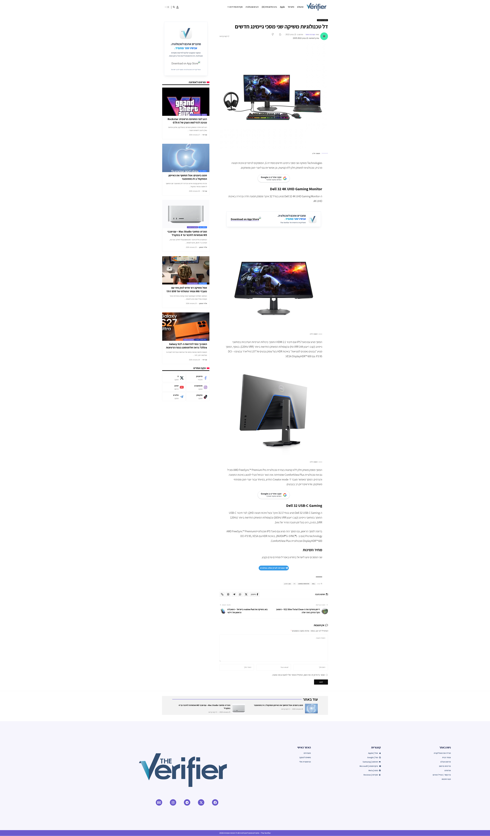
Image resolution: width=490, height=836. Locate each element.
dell (313, 584)
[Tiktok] (197, 396)
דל (294, 584)
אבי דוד (204, 135)
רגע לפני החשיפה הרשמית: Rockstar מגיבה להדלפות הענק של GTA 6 (187, 120)
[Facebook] (197, 377)
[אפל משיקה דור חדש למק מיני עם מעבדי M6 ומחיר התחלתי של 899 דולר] (185, 270)
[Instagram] (197, 387)
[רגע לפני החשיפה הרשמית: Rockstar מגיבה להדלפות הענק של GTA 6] (185, 102)
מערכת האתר (310, 34)
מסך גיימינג (287, 584)
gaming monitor (303, 584)
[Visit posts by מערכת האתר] (324, 36)
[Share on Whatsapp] (240, 594)
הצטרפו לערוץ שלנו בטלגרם (272, 568)
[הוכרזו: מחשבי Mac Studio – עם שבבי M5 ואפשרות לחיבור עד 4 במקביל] (185, 214)
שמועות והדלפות (195, 115)
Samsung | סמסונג (200, 340)
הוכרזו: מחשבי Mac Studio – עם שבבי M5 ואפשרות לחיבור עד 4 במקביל (187, 233)
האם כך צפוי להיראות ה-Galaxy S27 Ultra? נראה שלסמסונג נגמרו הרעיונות (186, 345)
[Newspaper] (159, 802)
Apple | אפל (202, 171)
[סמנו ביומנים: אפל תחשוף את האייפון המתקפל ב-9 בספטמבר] (185, 158)
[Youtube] (173, 387)
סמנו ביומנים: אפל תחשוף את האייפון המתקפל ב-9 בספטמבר (188, 177)
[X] (173, 377)
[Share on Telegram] (234, 594)
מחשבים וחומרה (322, 20)
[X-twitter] (201, 802)
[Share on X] (246, 594)
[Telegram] (173, 396)
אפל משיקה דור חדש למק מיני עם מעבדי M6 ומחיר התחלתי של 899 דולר (186, 289)
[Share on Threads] (228, 594)
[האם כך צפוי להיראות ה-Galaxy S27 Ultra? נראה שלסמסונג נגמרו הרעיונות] (185, 326)
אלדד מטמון (203, 247)
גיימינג (204, 115)
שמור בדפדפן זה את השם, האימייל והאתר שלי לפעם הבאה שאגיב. (298, 674)
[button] (177, 7)
